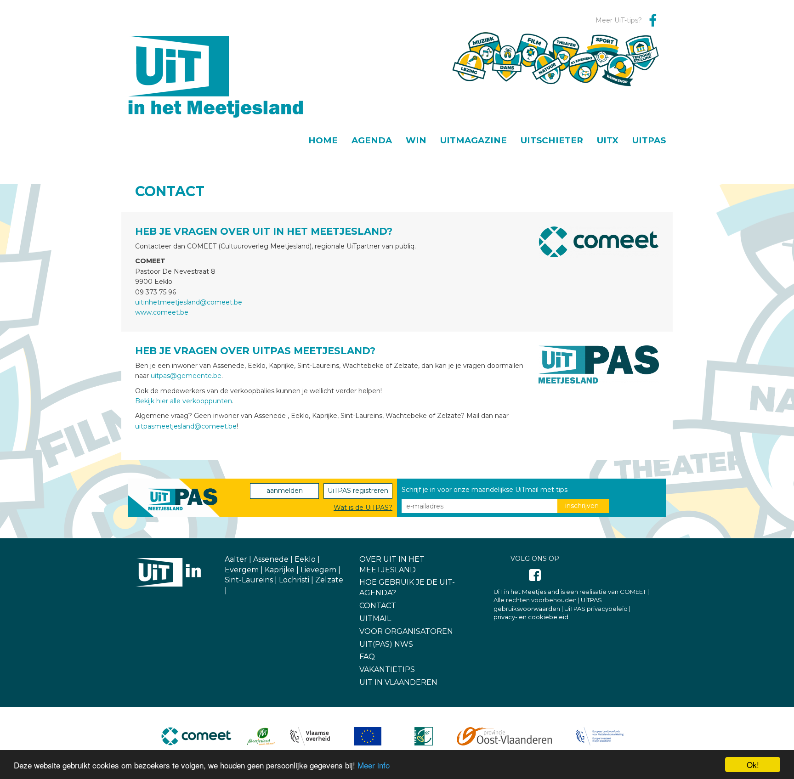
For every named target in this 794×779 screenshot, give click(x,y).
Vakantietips (387, 669)
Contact (377, 605)
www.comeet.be (161, 312)
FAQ (367, 656)
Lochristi (294, 580)
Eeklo (305, 559)
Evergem (242, 569)
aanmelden (285, 490)
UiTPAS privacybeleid (596, 608)
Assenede (271, 559)
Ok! (753, 764)
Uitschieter (552, 141)
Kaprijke (280, 569)
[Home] (219, 67)
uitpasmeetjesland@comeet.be (186, 426)
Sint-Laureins (249, 580)
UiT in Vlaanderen (398, 682)
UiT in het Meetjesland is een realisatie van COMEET (569, 591)
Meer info (373, 765)
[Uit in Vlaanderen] (169, 572)
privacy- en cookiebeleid (530, 617)
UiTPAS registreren (358, 490)
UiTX (607, 141)
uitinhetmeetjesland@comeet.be (188, 302)
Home (323, 141)
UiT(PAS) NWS (386, 644)
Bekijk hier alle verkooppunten (183, 401)
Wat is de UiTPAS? (363, 507)
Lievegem (318, 569)
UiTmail (375, 618)
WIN (416, 141)
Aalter (236, 559)
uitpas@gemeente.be (186, 376)
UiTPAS (649, 141)
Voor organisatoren (406, 631)
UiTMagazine (473, 141)
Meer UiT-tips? (619, 20)
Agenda (372, 141)
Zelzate (329, 580)
